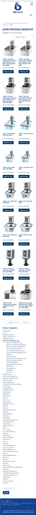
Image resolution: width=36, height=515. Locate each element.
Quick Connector (8, 449)
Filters (5, 406)
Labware (5, 418)
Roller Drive (10, 368)
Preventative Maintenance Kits (15, 358)
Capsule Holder (7, 382)
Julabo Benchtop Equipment (14, 352)
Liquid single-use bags (9, 420)
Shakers (8, 370)
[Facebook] (2, 501)
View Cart (4, 1)
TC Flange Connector (9, 475)
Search (6, 493)
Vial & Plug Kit (7, 481)
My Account (18, 1)
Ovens (8, 354)
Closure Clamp (7, 388)
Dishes (4, 398)
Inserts (5, 416)
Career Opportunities (27, 503)
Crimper (5, 394)
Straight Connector (9, 471)
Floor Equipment (8, 410)
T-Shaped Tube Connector (10, 473)
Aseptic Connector (8, 337)
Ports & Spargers (8, 445)
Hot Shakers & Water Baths (14, 350)
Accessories (6, 331)
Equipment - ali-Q (8, 404)
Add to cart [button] (8, 72)
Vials (4, 483)
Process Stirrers (11, 362)
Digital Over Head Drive (13, 348)
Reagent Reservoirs (8, 455)
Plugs (4, 443)
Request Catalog (6, 504)
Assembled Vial (7, 339)
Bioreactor (6, 380)
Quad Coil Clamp (8, 447)
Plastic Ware (6, 437)
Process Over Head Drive (13, 360)
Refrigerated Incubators (13, 364)
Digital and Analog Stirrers (14, 346)
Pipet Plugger (10, 356)
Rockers (8, 366)
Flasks (4, 408)
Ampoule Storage (8, 335)
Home (4, 23)
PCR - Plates (6, 430)
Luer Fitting (6, 424)
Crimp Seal (6, 392)
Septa (4, 463)
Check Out (11, 1)
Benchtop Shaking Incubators (15, 345)
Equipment (6, 402)
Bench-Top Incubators (13, 343)
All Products (5, 503)
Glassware (6, 414)
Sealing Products (8, 461)
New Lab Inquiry (15, 503)
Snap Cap (5, 465)
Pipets (4, 434)
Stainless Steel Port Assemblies (12, 467)
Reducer (5, 457)
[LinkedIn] (10, 501)
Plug (4, 441)
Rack (4, 453)
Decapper (5, 396)
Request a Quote (28, 1)
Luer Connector (7, 422)
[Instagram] (5, 501)
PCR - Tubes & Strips (8, 431)
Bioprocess (6, 374)
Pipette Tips (6, 435)
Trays (8, 372)
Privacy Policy (16, 504)
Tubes (4, 479)
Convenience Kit (7, 390)
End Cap (5, 400)
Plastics (5, 439)
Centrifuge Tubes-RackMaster (11, 384)
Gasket (5, 412)
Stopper (5, 469)
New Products (7, 426)
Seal (4, 459)
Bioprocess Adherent (9, 376)
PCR (4, 428)
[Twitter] (7, 501)
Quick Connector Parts (10, 451)
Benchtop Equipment (12, 23)
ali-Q (4, 333)
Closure (5, 386)
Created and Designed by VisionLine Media (22, 512)
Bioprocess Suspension (9, 378)
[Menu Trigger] (31, 3)
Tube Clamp (6, 477)
